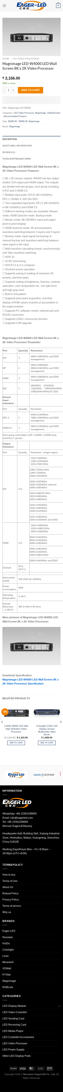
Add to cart (30, 90)
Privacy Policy (10, 899)
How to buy (8, 874)
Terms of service (11, 906)
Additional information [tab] (17, 145)
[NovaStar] (43, 775)
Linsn (5, 956)
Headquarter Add (12, 833)
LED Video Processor (25, 59)
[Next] (60, 728)
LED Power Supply (13, 1049)
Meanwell (8, 962)
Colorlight (8, 949)
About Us (7, 887)
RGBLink (7, 987)
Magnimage (40, 113)
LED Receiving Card (14, 1024)
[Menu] (4, 6)
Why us (6, 912)
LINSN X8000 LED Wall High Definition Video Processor (16, 729)
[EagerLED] (17, 802)
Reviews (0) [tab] (8, 152)
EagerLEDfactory (22, 826)
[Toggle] (59, 1006)
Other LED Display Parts (16, 1056)
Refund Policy (10, 893)
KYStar (6, 974)
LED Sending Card (13, 1018)
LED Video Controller (14, 1012)
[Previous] (2, 728)
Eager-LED (8, 931)
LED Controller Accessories (18, 1037)
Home (5, 59)
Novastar (7, 937)
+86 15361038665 (26, 813)
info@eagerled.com (21, 817)
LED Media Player (12, 1031)
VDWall (6, 968)
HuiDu (6, 943)
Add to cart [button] (16, 743)
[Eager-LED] (16, 775)
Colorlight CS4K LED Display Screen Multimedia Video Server (47, 730)
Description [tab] (9, 139)
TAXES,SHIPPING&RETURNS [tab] (16, 158)
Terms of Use (9, 881)
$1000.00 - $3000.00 (17, 121)
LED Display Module (14, 1006)
